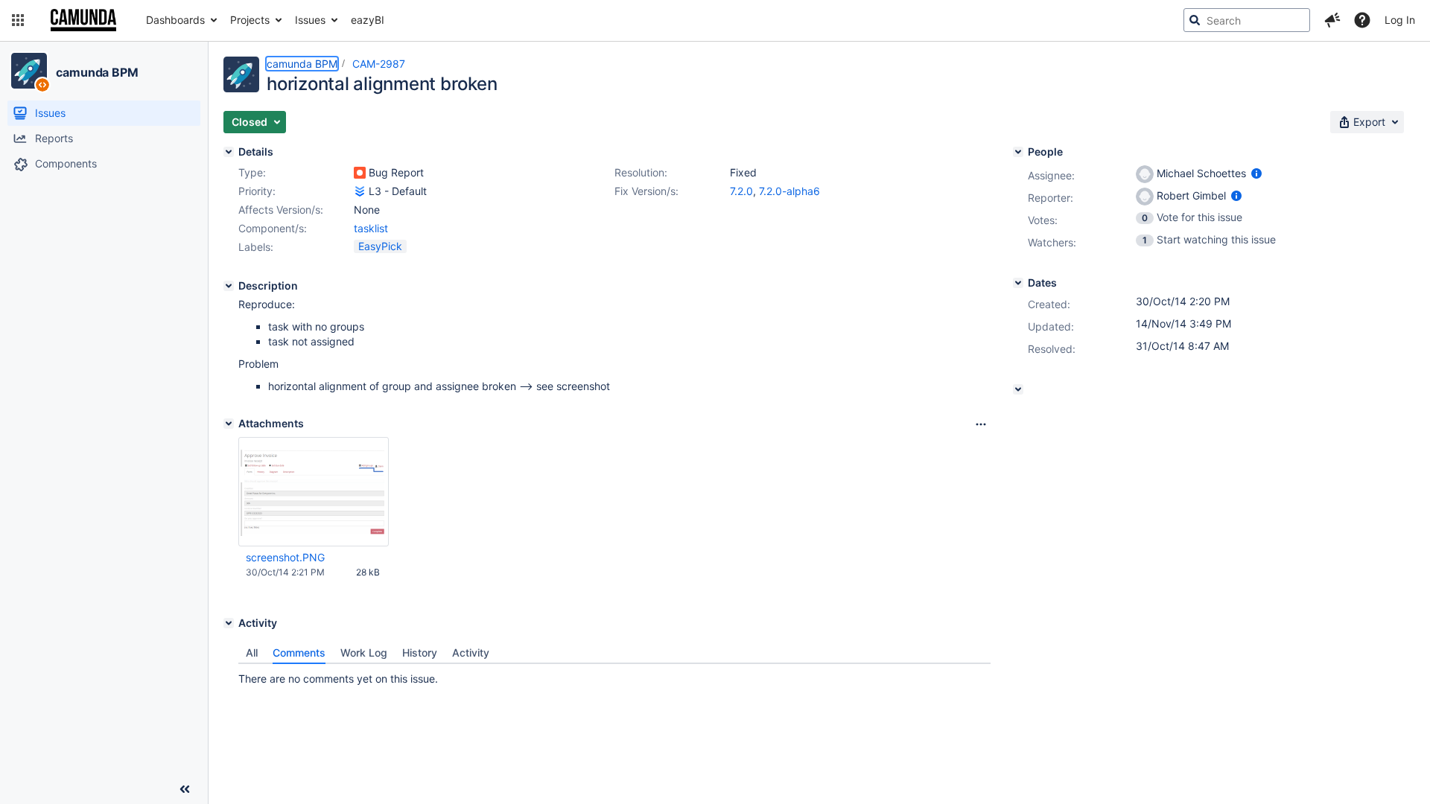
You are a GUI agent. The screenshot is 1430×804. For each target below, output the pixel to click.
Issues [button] (310, 19)
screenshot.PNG (285, 557)
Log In (1400, 19)
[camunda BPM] (29, 71)
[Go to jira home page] (83, 20)
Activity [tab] (470, 652)
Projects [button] (250, 19)
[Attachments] (228, 423)
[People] (1018, 152)
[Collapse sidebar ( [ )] (184, 789)
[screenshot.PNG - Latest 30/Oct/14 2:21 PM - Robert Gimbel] (313, 492)
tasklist (371, 228)
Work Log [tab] (363, 652)
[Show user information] (1256, 173)
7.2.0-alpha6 (789, 191)
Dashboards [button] (175, 19)
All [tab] (252, 652)
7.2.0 (741, 191)
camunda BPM (97, 72)
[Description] (228, 286)
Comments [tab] (299, 652)
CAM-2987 (378, 63)
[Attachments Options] (981, 424)
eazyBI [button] (367, 19)
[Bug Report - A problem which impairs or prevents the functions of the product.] (360, 173)
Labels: (255, 246)
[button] (17, 20)
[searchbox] (1246, 20)
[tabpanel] (614, 675)
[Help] (1362, 20)
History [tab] (419, 652)
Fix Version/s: (646, 191)
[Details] (228, 152)
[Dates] (1018, 283)
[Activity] (228, 623)
